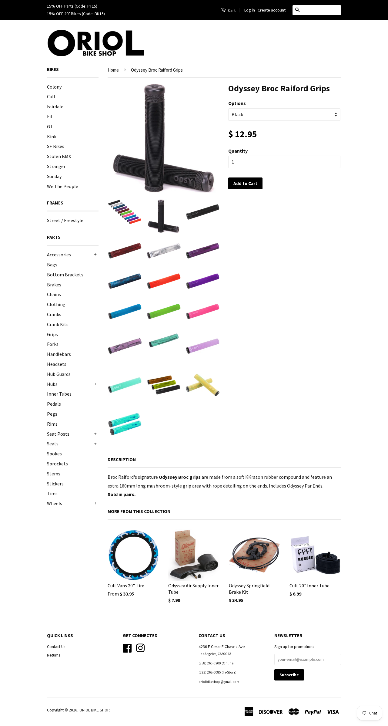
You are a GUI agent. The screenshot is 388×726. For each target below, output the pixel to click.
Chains (54, 294)
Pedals (54, 404)
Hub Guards (59, 374)
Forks (53, 344)
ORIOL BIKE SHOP (94, 710)
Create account (272, 10)
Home (113, 70)
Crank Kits (58, 324)
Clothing (56, 304)
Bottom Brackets (65, 275)
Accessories (59, 255)
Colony (54, 87)
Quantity (238, 151)
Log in (249, 10)
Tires (52, 493)
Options (237, 103)
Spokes (54, 454)
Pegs (52, 414)
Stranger (56, 166)
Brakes (54, 285)
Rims (52, 424)
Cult (51, 96)
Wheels (54, 503)
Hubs (52, 384)
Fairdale (55, 106)
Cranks (54, 314)
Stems (53, 474)
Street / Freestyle (65, 220)
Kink (51, 136)
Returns (53, 655)
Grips (52, 334)
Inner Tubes (59, 394)
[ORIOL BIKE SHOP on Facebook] (127, 647)
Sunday (54, 176)
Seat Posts (58, 434)
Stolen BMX (59, 156)
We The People (62, 186)
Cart (231, 10)
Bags (52, 265)
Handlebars (59, 354)
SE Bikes (55, 146)
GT (50, 126)
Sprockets (57, 464)
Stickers (55, 484)
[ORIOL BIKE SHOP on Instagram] (140, 647)
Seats (53, 444)
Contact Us (56, 646)
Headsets (56, 364)
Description (122, 459)
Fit (50, 116)
